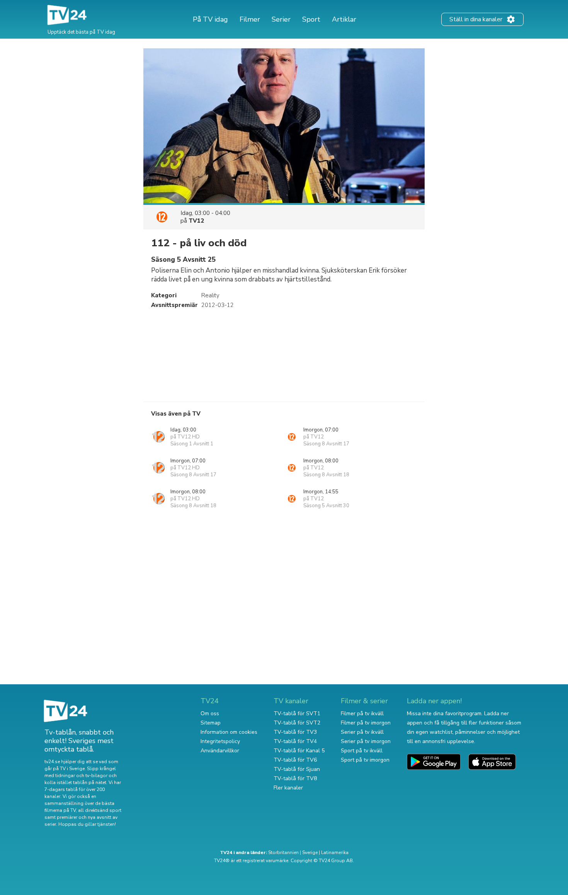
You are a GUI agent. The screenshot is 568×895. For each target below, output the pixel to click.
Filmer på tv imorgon (366, 722)
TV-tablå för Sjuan (297, 769)
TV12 (196, 221)
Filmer (250, 19)
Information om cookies (229, 732)
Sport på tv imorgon (365, 760)
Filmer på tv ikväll (362, 713)
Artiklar (344, 19)
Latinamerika (335, 852)
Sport (311, 19)
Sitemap (211, 722)
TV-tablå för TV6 (295, 760)
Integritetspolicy (220, 741)
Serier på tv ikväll (362, 732)
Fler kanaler (288, 787)
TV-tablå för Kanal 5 (299, 750)
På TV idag (210, 19)
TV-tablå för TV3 (295, 732)
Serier (281, 19)
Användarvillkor (220, 750)
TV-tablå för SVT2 (297, 722)
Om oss (210, 713)
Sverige (310, 852)
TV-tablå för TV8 (295, 778)
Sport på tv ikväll (362, 750)
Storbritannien (283, 852)
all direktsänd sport (99, 810)
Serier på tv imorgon (366, 741)
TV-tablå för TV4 (295, 741)
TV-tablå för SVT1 (297, 713)
